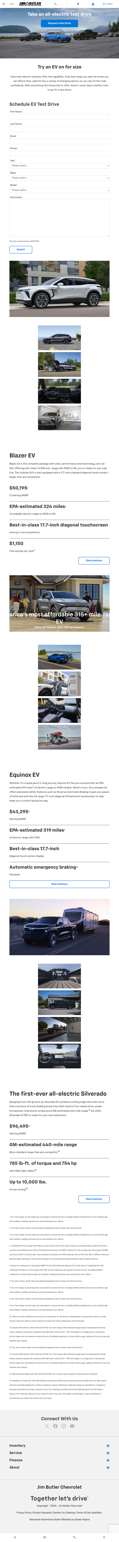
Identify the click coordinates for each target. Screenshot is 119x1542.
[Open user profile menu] (93, 4)
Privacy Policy (24, 1513)
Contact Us (59, 1513)
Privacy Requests (42, 1513)
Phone (14, 148)
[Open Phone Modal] (55, 4)
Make (13, 173)
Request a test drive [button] (59, 23)
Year (13, 161)
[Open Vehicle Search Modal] (44, 1537)
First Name (16, 112)
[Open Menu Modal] (3, 4)
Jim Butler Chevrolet (70, 1506)
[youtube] (72, 1426)
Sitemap (70, 1513)
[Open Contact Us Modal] (74, 1537)
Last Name (16, 124)
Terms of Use (83, 1513)
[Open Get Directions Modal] (78, 4)
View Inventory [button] (94, 561)
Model (14, 185)
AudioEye (97, 1513)
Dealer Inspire (82, 1520)
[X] (47, 1426)
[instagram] (64, 1426)
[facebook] (55, 1426)
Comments (16, 197)
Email (13, 136)
